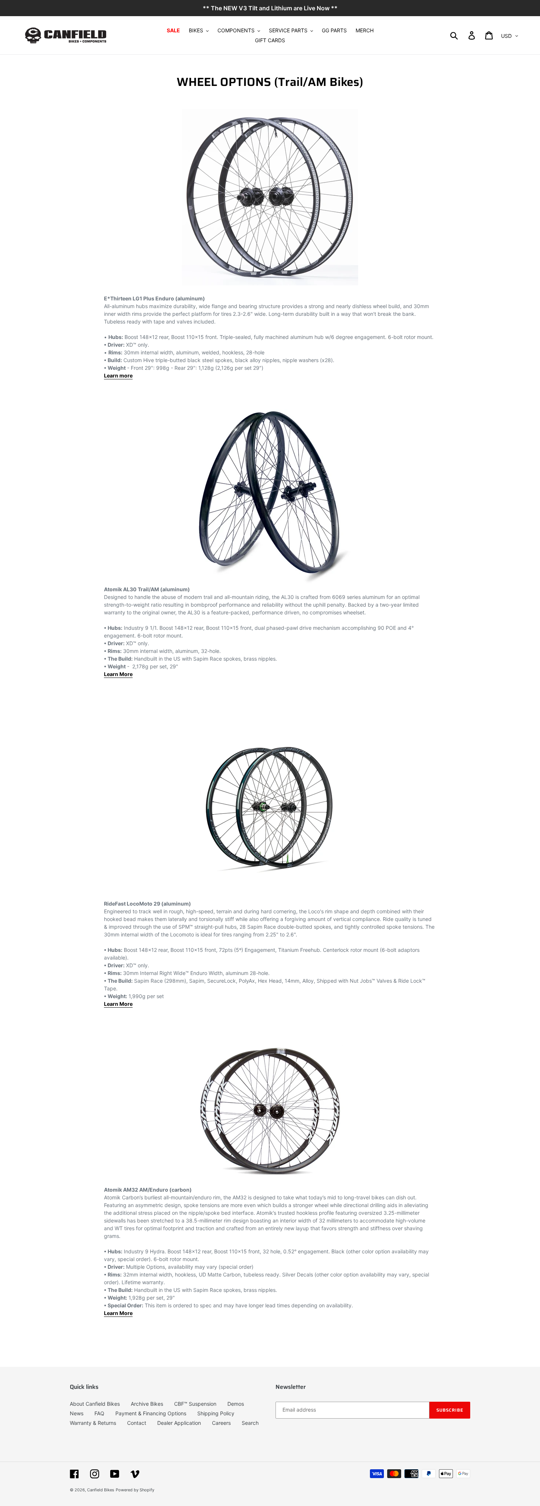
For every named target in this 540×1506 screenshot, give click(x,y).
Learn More (118, 1313)
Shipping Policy (215, 1413)
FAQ (99, 1413)
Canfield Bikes (100, 1489)
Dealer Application (179, 1423)
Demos (235, 1404)
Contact (136, 1423)
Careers (221, 1423)
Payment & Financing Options (150, 1413)
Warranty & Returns (93, 1423)
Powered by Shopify (135, 1489)
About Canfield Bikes (95, 1404)
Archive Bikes (147, 1404)
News (76, 1413)
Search (250, 1423)
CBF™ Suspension (195, 1404)
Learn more (118, 375)
